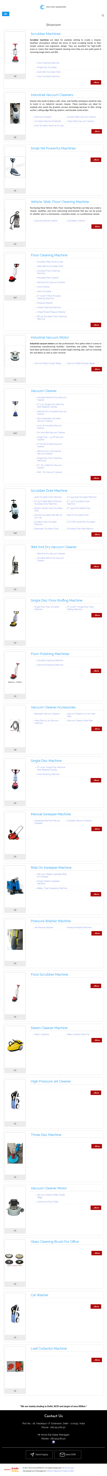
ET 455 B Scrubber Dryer (78, 508)
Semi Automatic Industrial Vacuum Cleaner (49, 419)
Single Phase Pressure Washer (51, 312)
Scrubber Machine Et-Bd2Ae (47, 121)
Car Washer (39, 1295)
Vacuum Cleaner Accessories (53, 707)
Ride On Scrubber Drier (78, 515)
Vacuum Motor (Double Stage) (81, 363)
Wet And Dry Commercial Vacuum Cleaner (49, 452)
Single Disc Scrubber (47, 67)
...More (96, 82)
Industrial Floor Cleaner (48, 277)
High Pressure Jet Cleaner (51, 1081)
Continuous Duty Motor (48, 1201)
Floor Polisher (43, 287)
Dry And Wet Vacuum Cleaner (51, 432)
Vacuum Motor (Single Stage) (47, 363)
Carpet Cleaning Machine (49, 307)
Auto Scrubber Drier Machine (48, 497)
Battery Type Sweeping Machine (52, 888)
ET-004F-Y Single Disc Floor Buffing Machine (80, 608)
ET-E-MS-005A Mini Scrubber (81, 522)
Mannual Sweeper (43, 117)
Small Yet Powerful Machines (53, 148)
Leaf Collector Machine (49, 1348)
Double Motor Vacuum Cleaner (81, 117)
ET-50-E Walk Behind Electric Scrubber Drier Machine (48, 502)
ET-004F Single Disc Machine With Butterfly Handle (51, 768)
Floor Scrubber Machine (48, 76)
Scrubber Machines (46, 34)
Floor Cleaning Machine (48, 63)
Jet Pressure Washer (43, 927)
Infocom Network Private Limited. (60, 1471)
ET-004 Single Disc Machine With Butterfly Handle (50, 405)
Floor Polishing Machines (50, 654)
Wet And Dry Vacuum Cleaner (51, 282)
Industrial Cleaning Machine (50, 660)
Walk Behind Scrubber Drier (50, 266)
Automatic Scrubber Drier (49, 72)
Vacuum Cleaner (44, 391)
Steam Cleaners (41, 1034)
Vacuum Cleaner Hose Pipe (80, 720)
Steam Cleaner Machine (49, 1028)
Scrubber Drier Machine (49, 491)
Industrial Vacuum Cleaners (52, 95)
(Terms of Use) (68, 1468)
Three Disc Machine (46, 1135)
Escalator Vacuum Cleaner (79, 820)
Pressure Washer (45, 303)
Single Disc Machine (46, 761)
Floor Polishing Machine (48, 774)
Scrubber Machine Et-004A (50, 261)
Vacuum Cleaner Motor (49, 1188)
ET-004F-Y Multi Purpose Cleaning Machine (49, 297)
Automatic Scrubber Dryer (46, 528)
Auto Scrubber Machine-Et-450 (49, 125)
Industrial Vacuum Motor (50, 337)
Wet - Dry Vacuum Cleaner (49, 472)
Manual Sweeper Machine (51, 814)
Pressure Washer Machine (51, 921)
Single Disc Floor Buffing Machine (56, 600)
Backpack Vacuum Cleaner (47, 713)
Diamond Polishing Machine (50, 665)
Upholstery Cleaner (76, 220)
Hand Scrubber (44, 291)
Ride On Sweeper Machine (51, 868)
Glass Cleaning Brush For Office (55, 1242)
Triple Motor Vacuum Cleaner (80, 121)
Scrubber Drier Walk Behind (80, 528)
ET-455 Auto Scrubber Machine (82, 497)
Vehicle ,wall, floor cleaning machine (60, 202)
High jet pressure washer (46, 220)
